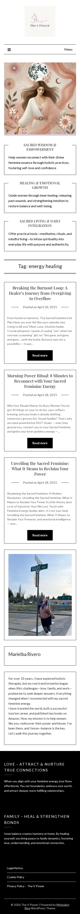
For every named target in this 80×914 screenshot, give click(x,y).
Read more (40, 355)
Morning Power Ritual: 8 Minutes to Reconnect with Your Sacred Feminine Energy (40, 381)
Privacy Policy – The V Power (25, 886)
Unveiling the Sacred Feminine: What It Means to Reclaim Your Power (40, 468)
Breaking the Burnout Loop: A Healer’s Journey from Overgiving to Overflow (40, 293)
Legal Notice (15, 868)
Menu (68, 49)
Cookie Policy (15, 877)
